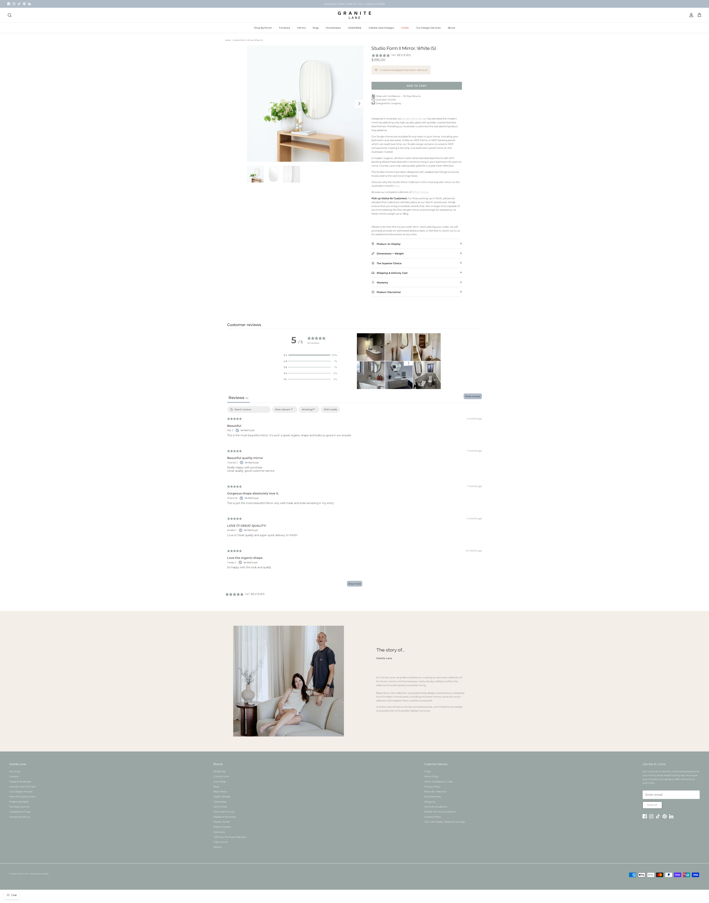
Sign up (652, 805)
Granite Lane (221, 776)
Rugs (316, 27)
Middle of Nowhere (224, 816)
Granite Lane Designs (381, 27)
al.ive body (219, 781)
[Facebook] (8, 3)
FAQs (427, 771)
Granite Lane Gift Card (22, 786)
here (397, 185)
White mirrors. (420, 192)
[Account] (690, 15)
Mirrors (301, 27)
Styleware (219, 831)
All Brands (219, 771)
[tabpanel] (354, 498)
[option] (305, 103)
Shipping (429, 801)
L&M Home (220, 806)
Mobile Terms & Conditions (439, 811)
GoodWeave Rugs (19, 811)
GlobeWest (354, 27)
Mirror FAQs (431, 776)
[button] (310, 355)
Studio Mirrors (335, 5)
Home (228, 40)
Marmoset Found (223, 811)
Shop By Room (263, 27)
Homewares (333, 27)
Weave (217, 846)
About (451, 27)
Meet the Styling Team (22, 796)
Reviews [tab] (238, 397)
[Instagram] (14, 3)
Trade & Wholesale (20, 781)
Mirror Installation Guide (438, 781)
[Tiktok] (19, 3)
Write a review (472, 396)
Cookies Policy (432, 816)
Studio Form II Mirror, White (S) (248, 40)
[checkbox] (330, 409)
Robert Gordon (222, 826)
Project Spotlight (19, 801)
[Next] (359, 104)
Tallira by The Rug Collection (229, 836)
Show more (354, 583)
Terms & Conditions (435, 806)
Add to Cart (417, 85)
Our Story (14, 771)
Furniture (284, 27)
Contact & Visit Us (19, 816)
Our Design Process (20, 791)
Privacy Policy (432, 786)
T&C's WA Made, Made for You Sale (444, 821)
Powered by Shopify (39, 874)
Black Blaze (220, 791)
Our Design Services (428, 27)
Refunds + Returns (435, 791)
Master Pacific (221, 821)
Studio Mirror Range (414, 118)
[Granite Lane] (354, 15)
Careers (13, 776)
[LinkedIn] (29, 3)
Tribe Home (220, 841)
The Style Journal (19, 806)
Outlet (405, 27)
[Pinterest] (24, 3)
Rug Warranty (432, 796)
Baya (216, 786)
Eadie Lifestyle (221, 796)
